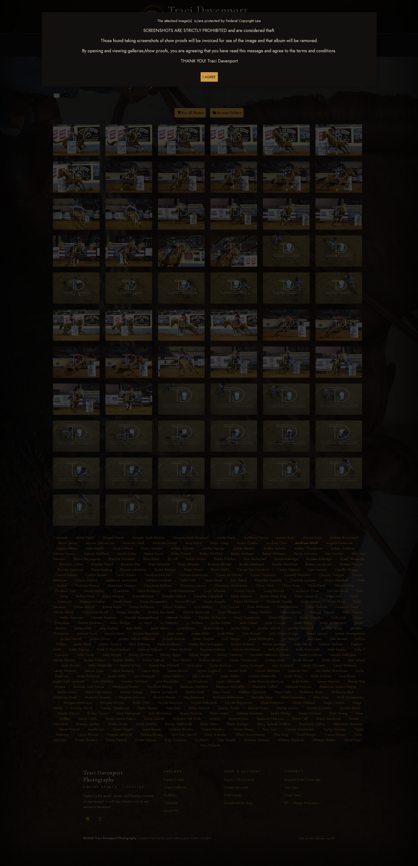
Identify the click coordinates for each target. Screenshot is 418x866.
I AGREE (209, 77)
